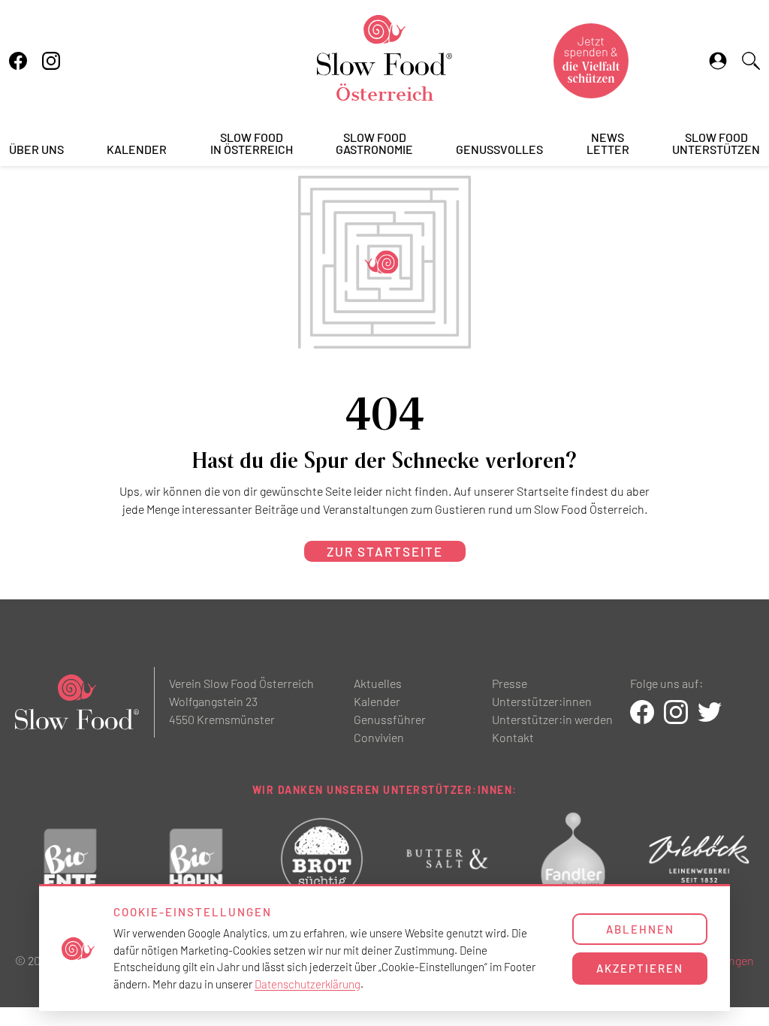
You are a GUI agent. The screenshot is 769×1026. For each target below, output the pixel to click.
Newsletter (608, 143)
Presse (509, 683)
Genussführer (390, 719)
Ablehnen (640, 929)
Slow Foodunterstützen (716, 143)
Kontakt (513, 737)
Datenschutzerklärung (307, 984)
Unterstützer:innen (542, 701)
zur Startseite (385, 551)
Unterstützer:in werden (552, 719)
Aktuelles (378, 683)
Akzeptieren (639, 968)
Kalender (137, 149)
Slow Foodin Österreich (251, 143)
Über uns (36, 149)
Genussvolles (499, 149)
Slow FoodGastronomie (374, 143)
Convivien (379, 737)
